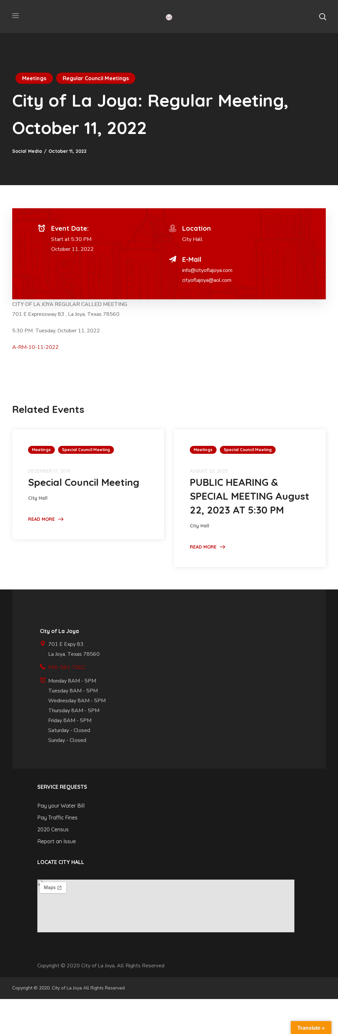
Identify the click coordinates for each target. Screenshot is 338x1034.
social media (27, 151)
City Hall (192, 239)
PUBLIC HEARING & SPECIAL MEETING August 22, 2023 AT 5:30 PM (249, 496)
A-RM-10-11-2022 (35, 347)
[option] (88, 484)
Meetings (34, 78)
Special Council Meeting (86, 449)
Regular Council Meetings (96, 78)
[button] (322, 16)
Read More (41, 519)
